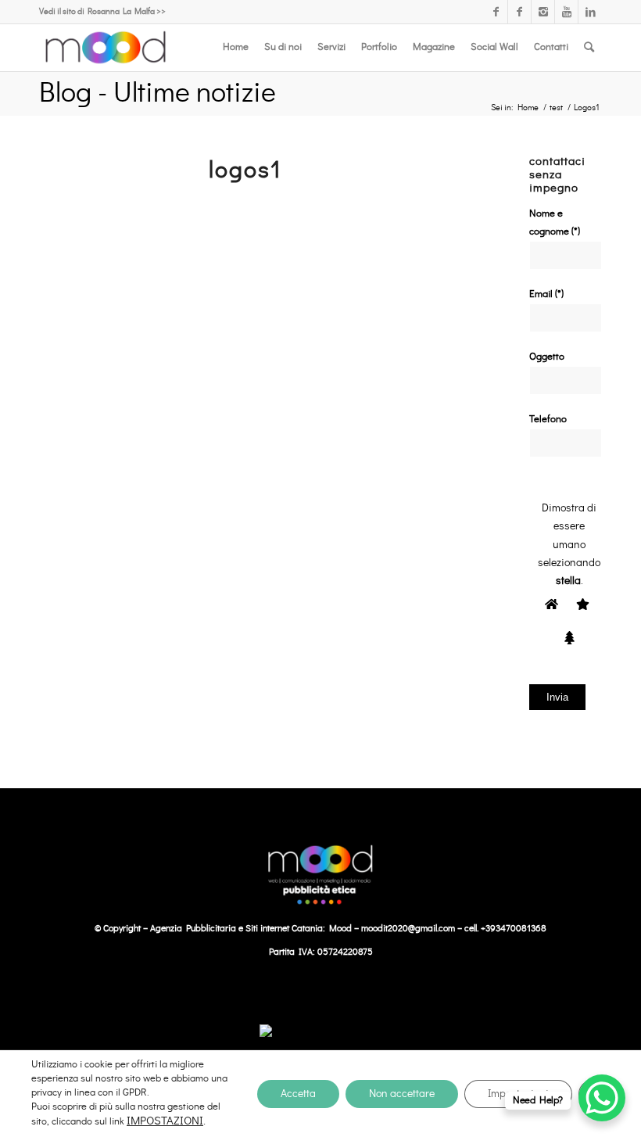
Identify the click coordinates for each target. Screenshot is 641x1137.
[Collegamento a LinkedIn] (590, 11)
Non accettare (402, 1094)
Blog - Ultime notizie (157, 93)
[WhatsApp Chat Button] (601, 1097)
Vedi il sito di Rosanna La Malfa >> (102, 11)
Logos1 (245, 170)
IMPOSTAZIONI (165, 1121)
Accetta (298, 1094)
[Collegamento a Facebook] (496, 11)
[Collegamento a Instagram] (543, 11)
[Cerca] (589, 47)
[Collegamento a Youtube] (566, 11)
